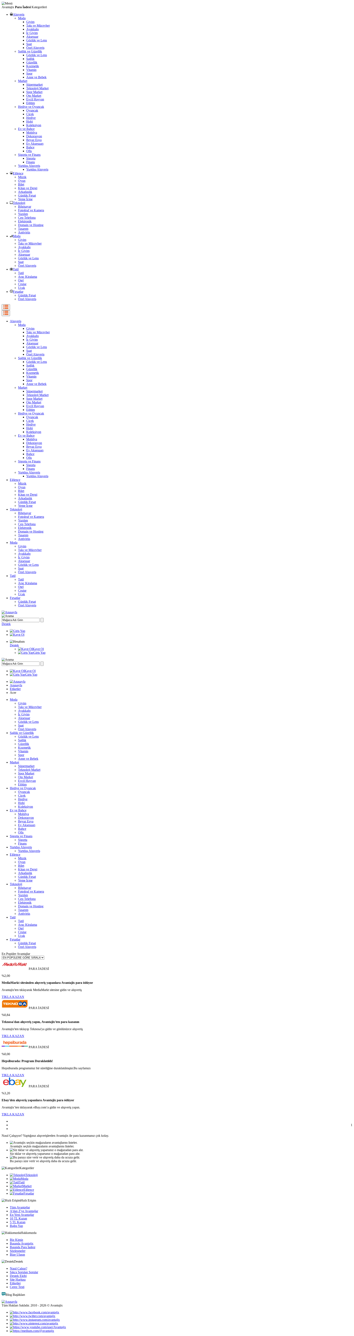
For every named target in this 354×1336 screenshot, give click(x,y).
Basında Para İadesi (22, 1247)
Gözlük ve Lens (36, 40)
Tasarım (23, 228)
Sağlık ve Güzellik (30, 51)
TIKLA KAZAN (13, 997)
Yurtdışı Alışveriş (29, 165)
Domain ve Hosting (30, 225)
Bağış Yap (16, 1226)
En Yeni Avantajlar (22, 1214)
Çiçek (30, 114)
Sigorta (30, 158)
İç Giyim (32, 33)
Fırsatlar (18, 291)
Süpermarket (34, 84)
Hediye (31, 118)
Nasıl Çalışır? (18, 1268)
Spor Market (34, 92)
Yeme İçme (25, 199)
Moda (22, 18)
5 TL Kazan (17, 1222)
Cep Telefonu (27, 217)
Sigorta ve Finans (29, 154)
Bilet (21, 184)
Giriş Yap (39, 652)
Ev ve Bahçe (26, 129)
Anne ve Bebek (36, 77)
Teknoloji (19, 203)
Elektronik (25, 221)
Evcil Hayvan (35, 99)
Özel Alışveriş (35, 47)
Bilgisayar (24, 206)
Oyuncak (32, 110)
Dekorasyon (34, 136)
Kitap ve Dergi (27, 188)
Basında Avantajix (21, 1243)
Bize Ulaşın (17, 1254)
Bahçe (30, 147)
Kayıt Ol (38, 649)
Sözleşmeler (17, 1251)
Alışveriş (18, 14)
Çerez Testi (17, 1287)
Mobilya (31, 132)
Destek (6, 624)
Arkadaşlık (25, 192)
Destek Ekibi (18, 1276)
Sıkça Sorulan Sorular (24, 1272)
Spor (29, 73)
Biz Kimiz (16, 1239)
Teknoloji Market (37, 88)
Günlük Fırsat (27, 195)
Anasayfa (16, 685)
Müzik (22, 177)
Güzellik (31, 62)
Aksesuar (32, 36)
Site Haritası (18, 1279)
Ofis (29, 151)
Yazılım (23, 214)
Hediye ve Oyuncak (31, 106)
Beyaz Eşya (34, 140)
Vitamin (31, 70)
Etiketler (15, 689)
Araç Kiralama (27, 276)
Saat (29, 44)
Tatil (16, 269)
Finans (30, 162)
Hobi (29, 121)
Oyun (21, 180)
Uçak (21, 287)
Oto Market (33, 95)
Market (22, 81)
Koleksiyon (33, 125)
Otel (21, 280)
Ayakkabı (32, 29)
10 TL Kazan (18, 1218)
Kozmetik (32, 66)
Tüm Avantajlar (20, 1207)
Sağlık (30, 58)
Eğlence (18, 173)
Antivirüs (24, 232)
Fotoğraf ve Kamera (31, 210)
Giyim (30, 22)
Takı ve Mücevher (38, 25)
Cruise (22, 284)
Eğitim (30, 103)
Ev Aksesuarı (34, 143)
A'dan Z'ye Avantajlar (24, 1211)
